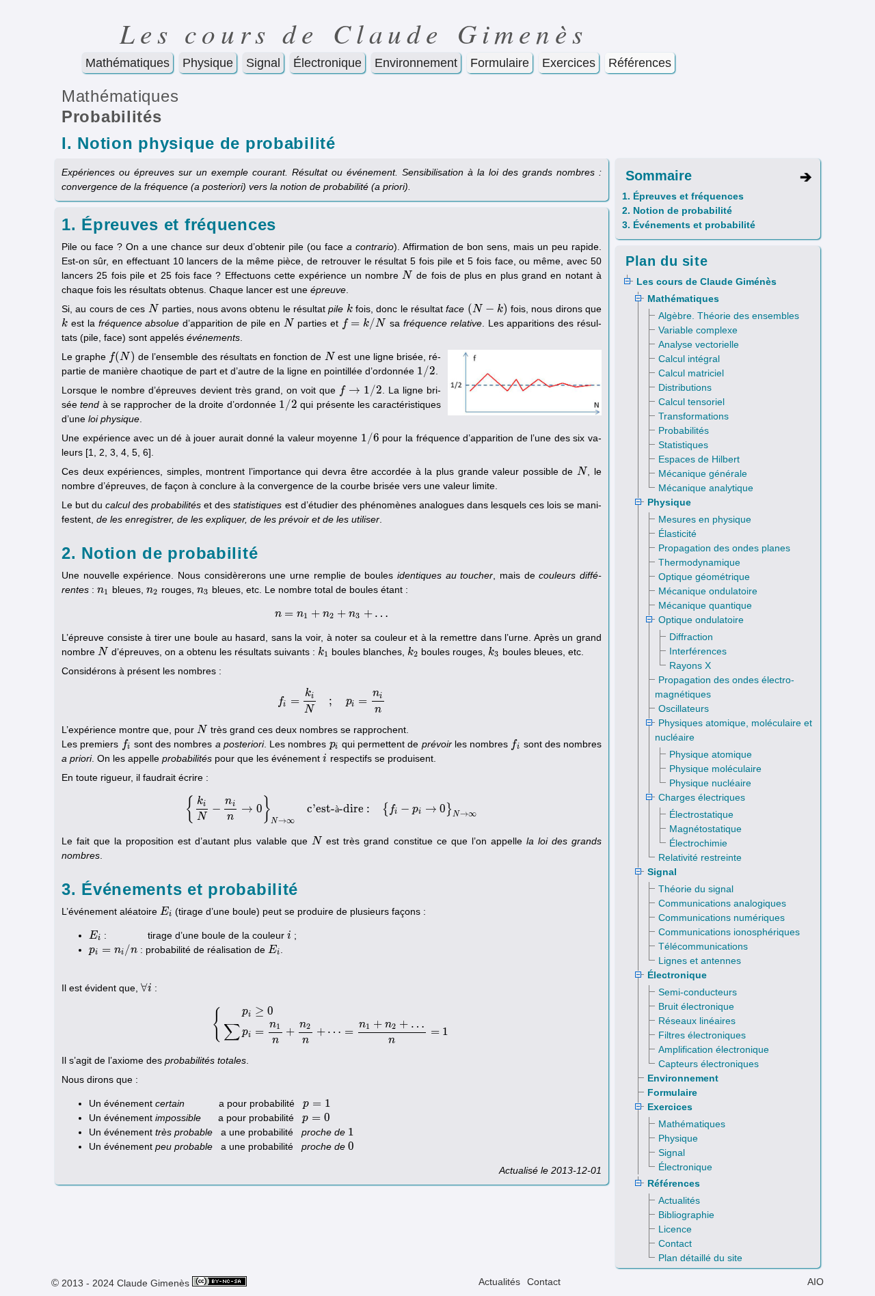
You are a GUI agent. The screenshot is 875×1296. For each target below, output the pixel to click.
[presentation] (407, 275)
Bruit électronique (696, 1006)
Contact (675, 1243)
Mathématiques (127, 63)
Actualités (679, 1200)
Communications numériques (721, 917)
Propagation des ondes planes (724, 547)
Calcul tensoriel (691, 401)
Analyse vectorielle (698, 344)
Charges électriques (701, 797)
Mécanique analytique (705, 487)
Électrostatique (701, 814)
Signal (263, 63)
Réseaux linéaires (697, 1020)
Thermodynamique (699, 562)
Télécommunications (703, 946)
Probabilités (112, 116)
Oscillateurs (683, 708)
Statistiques (683, 444)
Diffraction (691, 636)
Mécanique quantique (705, 605)
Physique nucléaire (710, 782)
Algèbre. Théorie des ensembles (728, 315)
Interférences (698, 651)
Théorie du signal (695, 888)
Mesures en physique (704, 519)
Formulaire (499, 63)
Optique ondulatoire (701, 619)
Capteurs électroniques (708, 1063)
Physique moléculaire (715, 768)
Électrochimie (698, 843)
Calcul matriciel (691, 373)
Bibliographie (686, 1214)
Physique (208, 63)
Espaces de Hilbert (699, 459)
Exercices (568, 63)
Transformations (693, 416)
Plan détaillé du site (700, 1257)
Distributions (685, 387)
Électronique (327, 63)
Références (639, 63)
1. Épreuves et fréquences (683, 196)
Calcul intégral (689, 358)
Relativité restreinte (700, 857)
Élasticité (677, 533)
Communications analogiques (722, 903)
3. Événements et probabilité (688, 224)
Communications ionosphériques (729, 931)
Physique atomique (710, 754)
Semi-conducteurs (697, 992)
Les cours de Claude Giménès (706, 281)
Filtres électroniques (702, 1035)
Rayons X (690, 665)
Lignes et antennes (699, 960)
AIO (815, 1281)
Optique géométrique (704, 576)
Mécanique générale (702, 473)
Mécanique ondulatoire (707, 590)
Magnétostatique (705, 828)
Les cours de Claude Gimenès (354, 33)
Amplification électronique (713, 1049)
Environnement (416, 63)
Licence (675, 1229)
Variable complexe (698, 330)
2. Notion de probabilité (677, 210)
